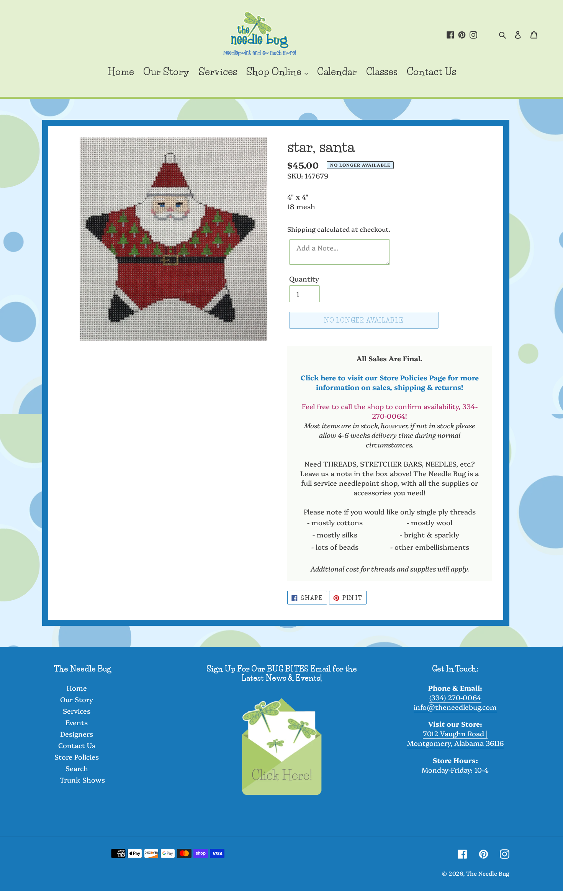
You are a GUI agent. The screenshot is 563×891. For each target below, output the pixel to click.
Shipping (301, 228)
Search (76, 768)
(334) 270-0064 (455, 697)
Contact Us (76, 745)
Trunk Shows (82, 780)
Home (77, 688)
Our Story (76, 699)
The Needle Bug (487, 873)
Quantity (304, 278)
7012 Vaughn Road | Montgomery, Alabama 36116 (455, 738)
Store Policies (76, 757)
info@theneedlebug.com (455, 707)
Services (76, 711)
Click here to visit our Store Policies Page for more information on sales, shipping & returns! (390, 382)
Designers (76, 734)
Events (76, 722)
